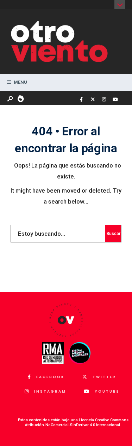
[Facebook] (81, 99)
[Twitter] (92, 99)
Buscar (113, 233)
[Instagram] (103, 99)
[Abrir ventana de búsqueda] (10, 99)
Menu (20, 82)
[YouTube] (115, 99)
